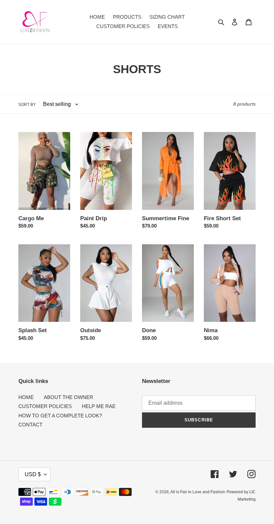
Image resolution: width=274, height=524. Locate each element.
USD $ (33, 474)
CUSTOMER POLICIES (45, 406)
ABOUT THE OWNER (68, 397)
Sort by (27, 104)
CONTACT (30, 424)
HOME (26, 397)
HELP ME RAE (99, 406)
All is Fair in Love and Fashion (197, 492)
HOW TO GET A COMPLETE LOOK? (60, 415)
